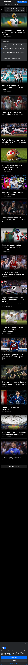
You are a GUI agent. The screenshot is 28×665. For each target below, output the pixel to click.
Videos (19, 65)
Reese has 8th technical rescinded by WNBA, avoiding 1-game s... (13, 220)
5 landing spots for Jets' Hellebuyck (11, 408)
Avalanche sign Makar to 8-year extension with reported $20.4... (13, 357)
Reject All (14, 660)
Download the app (22, 1)
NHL (15, 4)
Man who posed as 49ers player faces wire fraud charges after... (12, 167)
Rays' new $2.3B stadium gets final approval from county (14, 434)
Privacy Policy (13, 654)
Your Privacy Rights (14, 663)
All (8, 65)
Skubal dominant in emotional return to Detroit (13, 56)
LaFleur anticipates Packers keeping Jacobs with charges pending (13, 32)
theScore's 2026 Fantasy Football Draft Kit (12, 58)
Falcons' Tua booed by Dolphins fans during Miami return (12, 87)
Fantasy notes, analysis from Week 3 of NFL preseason (12, 45)
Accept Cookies (14, 657)
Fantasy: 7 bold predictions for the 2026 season (14, 194)
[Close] (25, 643)
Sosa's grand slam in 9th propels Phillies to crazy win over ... (13, 115)
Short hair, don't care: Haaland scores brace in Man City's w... (14, 383)
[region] (14, 653)
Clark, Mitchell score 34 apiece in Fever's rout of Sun (13, 273)
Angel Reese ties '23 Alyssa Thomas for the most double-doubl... (13, 300)
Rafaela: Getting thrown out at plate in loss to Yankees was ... (14, 141)
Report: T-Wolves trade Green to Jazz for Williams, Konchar (14, 53)
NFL (9, 4)
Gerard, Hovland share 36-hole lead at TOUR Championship (12, 330)
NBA (12, 4)
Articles (13, 65)
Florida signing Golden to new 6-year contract (13, 459)
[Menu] (1, 1)
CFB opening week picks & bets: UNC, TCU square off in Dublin (14, 49)
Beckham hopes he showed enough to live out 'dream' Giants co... (13, 247)
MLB (18, 4)
